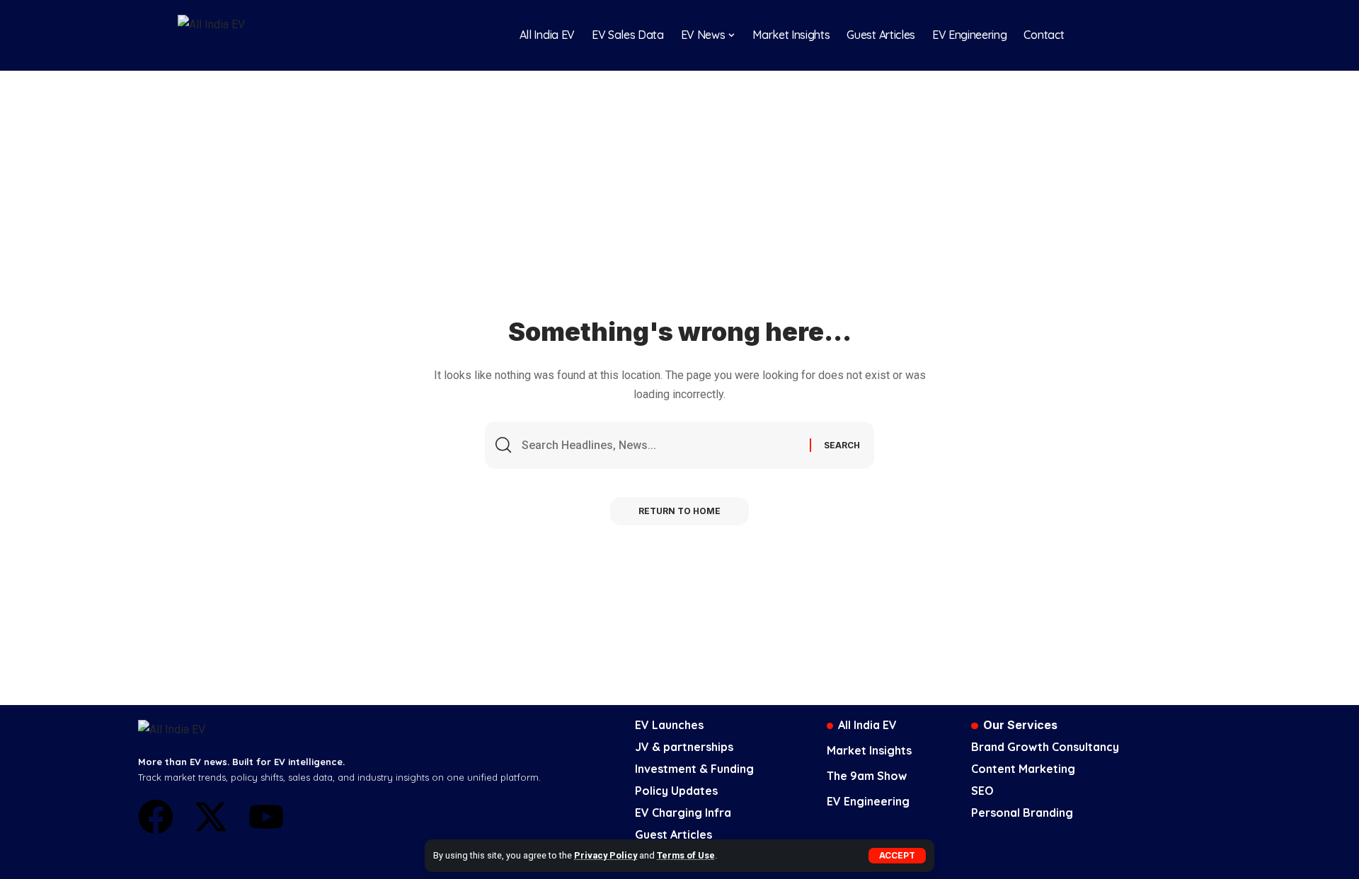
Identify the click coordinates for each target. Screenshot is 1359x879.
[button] (897, 855)
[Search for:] (660, 445)
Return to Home (679, 511)
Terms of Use (686, 855)
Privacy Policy (605, 855)
